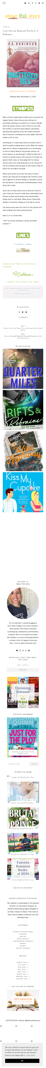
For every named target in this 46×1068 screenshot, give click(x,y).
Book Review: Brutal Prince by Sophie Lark (23, 828)
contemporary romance (23, 941)
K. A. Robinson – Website (23, 244)
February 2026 (23, 976)
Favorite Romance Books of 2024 (23, 880)
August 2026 (23, 962)
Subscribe (23, 670)
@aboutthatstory (32, 1020)
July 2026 (22, 965)
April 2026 (23, 972)
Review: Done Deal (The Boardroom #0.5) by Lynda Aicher (23, 803)
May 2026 (22, 969)
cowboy (23, 943)
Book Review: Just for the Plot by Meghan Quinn (23, 752)
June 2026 (23, 967)
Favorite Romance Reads (23, 932)
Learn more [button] (30, 1055)
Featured (23, 934)
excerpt (23, 946)
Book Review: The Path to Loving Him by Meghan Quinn (23, 854)
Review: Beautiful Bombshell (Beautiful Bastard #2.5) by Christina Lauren (23, 336)
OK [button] (22, 1061)
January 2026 (22, 979)
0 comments (23, 317)
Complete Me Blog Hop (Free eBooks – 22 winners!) (23, 777)
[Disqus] (23, 546)
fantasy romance (23, 948)
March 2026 (22, 974)
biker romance (23, 939)
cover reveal (24, 307)
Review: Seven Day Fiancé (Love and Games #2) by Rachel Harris (23, 328)
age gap (23, 936)
